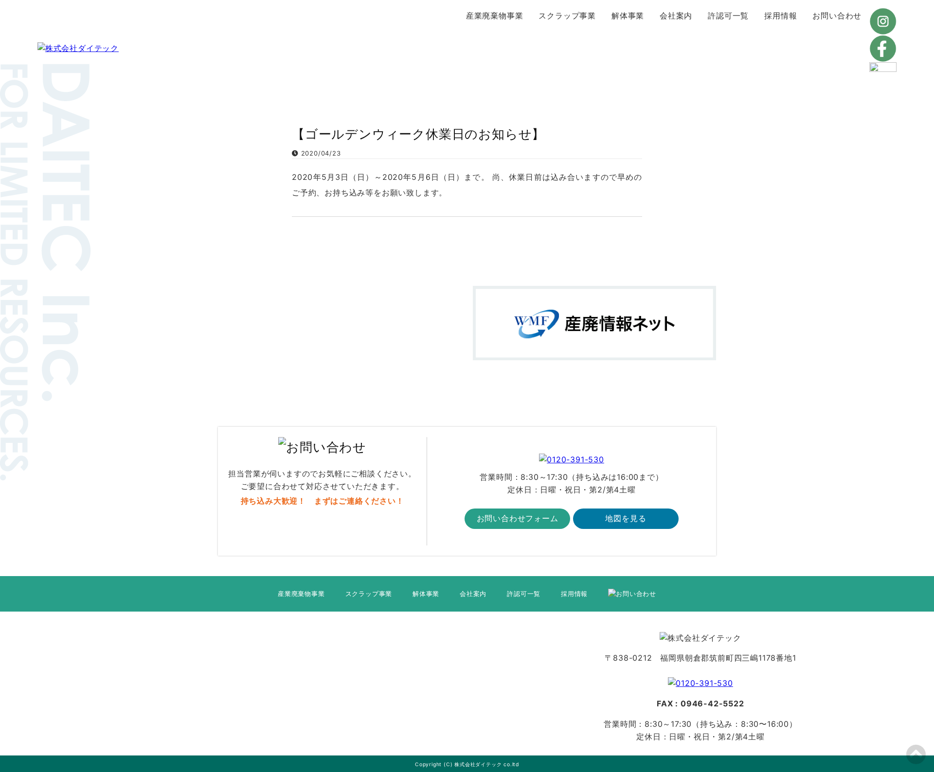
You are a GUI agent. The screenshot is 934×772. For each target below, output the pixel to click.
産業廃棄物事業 (494, 15)
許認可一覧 (728, 15)
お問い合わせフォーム (517, 518)
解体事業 (627, 15)
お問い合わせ (837, 15)
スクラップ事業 (567, 15)
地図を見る (625, 518)
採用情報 (780, 15)
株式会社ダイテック (478, 764)
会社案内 (676, 15)
